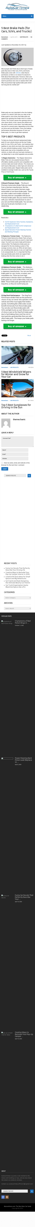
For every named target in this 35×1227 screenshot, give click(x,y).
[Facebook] (3, 1197)
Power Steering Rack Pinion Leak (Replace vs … (23, 760)
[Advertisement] (17, 500)
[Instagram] (7, 1197)
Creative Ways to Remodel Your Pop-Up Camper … (24, 1034)
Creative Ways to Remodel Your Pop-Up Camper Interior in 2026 (18, 573)
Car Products (24, 37)
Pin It (29, 335)
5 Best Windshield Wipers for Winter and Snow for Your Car (16, 374)
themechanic (4, 37)
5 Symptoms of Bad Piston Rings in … (23, 622)
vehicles (18, 73)
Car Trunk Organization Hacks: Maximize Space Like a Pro (17, 586)
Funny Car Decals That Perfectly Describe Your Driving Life (18, 569)
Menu (4, 16)
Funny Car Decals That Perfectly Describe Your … (24, 897)
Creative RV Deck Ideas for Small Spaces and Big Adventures (18, 577)
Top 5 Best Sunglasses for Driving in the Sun (16, 406)
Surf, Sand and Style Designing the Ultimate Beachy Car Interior (18, 582)
